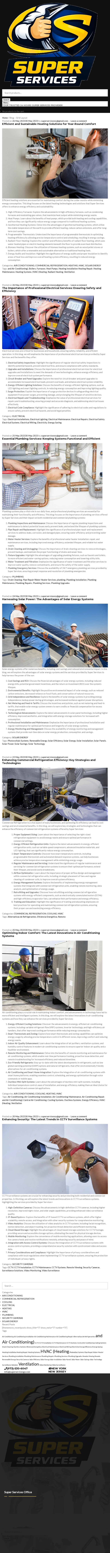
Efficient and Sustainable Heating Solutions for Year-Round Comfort (49, 124)
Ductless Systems (72, 1100)
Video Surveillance (51, 1270)
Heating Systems (23, 272)
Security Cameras (91, 1267)
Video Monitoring (32, 1270)
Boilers (32, 268)
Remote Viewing (74, 1267)
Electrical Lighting (39, 419)
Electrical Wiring (28, 422)
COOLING (52, 913)
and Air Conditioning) (18, 268)
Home (5, 117)
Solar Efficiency (55, 740)
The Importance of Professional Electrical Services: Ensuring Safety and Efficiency (51, 290)
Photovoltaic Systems (18, 740)
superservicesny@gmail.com (54, 121)
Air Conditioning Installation (38, 1096)
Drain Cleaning (15, 579)
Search (6, 100)
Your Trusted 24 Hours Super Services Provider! (32, 105)
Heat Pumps (52, 268)
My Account (7, 1523)
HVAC (81, 265)
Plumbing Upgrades (60, 583)
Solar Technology (36, 744)
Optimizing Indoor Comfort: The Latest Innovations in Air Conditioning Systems (51, 934)
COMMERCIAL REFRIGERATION (51, 265)
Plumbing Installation (76, 579)
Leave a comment (79, 121)
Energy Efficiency (90, 1100)
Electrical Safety (96, 419)
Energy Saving (55, 422)
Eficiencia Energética (47, 916)
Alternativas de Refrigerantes (22, 916)
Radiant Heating (55, 272)
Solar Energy (70, 740)
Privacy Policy (8, 1521)
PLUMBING (18, 576)
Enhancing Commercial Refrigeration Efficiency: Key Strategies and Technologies (49, 761)
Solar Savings (21, 744)
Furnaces (41, 268)
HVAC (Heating (39, 272)
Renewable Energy (38, 740)
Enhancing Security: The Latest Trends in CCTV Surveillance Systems (49, 1119)
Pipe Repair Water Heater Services (39, 579)
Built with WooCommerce (25, 1521)
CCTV (10, 1267)
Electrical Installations (18, 419)
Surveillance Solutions (12, 1270)
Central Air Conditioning (35, 1100)
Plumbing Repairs (23, 583)
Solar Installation (85, 740)
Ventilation (69, 272)
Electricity (42, 422)
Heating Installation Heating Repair (76, 268)
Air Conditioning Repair (93, 1096)
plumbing (61, 579)
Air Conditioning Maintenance (66, 1096)
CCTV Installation (22, 1267)
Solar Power (8, 744)
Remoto (62, 916)
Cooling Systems (55, 1100)
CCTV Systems (59, 1267)
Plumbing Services (41, 583)
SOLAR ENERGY (93, 265)
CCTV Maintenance (41, 1267)
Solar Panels (100, 740)
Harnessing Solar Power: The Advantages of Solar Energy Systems (47, 599)
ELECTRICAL (18, 416)
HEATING (73, 265)
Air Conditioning (15, 1096)
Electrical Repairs (79, 419)
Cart (5, 1541)
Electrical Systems (10, 422)
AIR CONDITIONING (24, 265)
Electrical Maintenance (59, 419)
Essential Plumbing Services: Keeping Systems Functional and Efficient (51, 438)
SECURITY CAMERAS (22, 1264)
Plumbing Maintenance (32, 1356)
